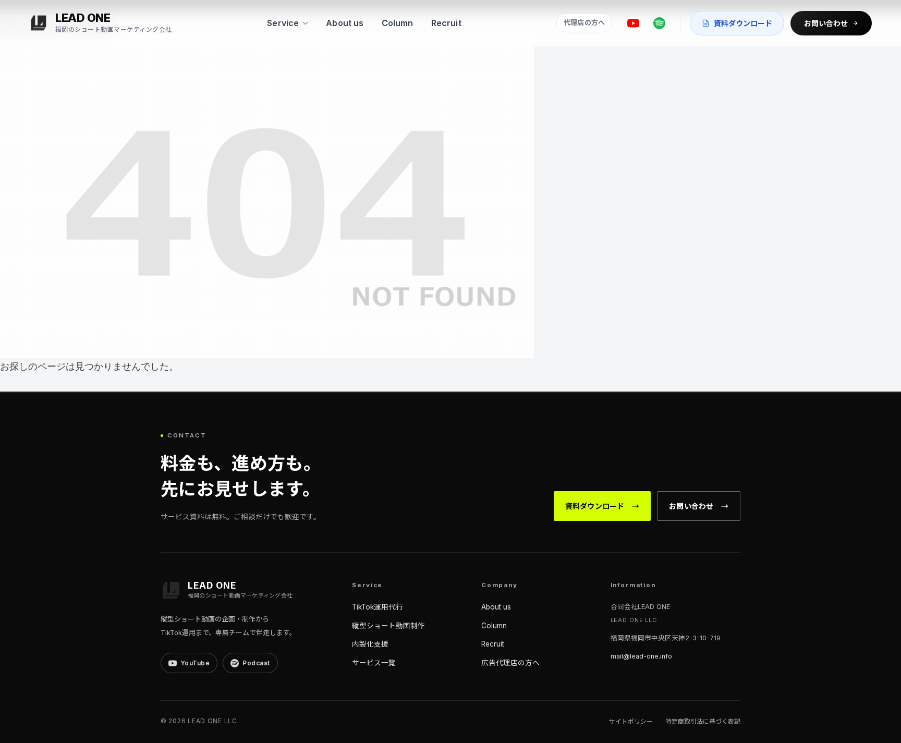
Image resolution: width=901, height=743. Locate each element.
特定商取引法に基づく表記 (702, 721)
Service (283, 23)
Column (397, 23)
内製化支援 (370, 644)
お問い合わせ (826, 23)
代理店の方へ (584, 22)
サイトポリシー (631, 721)
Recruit (446, 23)
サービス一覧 (374, 663)
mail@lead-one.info (641, 656)
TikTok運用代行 (377, 607)
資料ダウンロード (743, 23)
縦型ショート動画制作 (388, 626)
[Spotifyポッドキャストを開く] (659, 22)
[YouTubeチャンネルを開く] (633, 22)
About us (344, 23)
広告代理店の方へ (510, 663)
